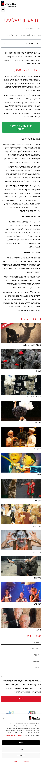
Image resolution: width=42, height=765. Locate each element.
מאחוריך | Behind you (32, 345)
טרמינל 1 (37, 603)
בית (40, 28)
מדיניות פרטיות (18, 761)
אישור (21, 743)
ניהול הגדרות (21, 755)
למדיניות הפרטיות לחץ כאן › (24, 692)
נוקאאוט (38, 500)
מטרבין (38, 629)
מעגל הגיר (37, 552)
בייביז (39, 474)
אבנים (38, 370)
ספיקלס (38, 422)
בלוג (37, 28)
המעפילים (37, 526)
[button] (3, 718)
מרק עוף (37, 448)
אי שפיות (37, 578)
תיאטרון (9, 177)
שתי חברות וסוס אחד (33, 396)
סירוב (21, 749)
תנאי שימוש (26, 761)
